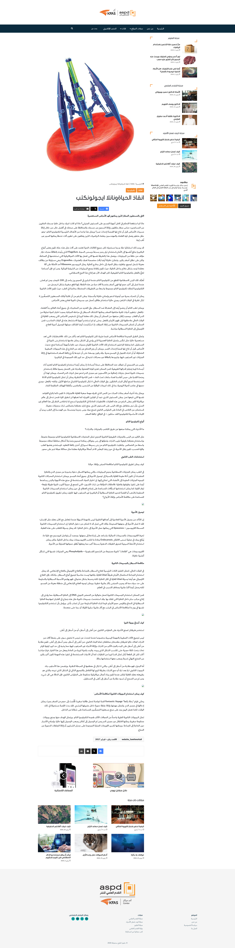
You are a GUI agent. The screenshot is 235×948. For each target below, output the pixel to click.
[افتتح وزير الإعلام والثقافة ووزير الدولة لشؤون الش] (185, 198)
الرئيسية (160, 28)
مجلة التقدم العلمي (136, 918)
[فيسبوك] (100, 751)
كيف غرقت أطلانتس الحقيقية (58, 826)
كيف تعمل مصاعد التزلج (97, 826)
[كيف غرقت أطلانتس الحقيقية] (54, 814)
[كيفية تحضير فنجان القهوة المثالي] (127, 814)
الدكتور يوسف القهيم (171, 104)
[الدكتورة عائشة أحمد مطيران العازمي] (189, 120)
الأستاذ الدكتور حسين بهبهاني (167, 92)
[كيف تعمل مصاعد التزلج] (91, 814)
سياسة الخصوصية (190, 925)
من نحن (150, 28)
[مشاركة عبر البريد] (88, 751)
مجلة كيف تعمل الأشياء (134, 921)
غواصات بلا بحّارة (137, 855)
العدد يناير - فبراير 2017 (105, 739)
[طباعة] (81, 751)
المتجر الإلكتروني (109, 28)
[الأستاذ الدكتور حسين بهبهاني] (189, 96)
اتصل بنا (194, 928)
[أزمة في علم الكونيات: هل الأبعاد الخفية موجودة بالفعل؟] (189, 72)
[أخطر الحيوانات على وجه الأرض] (91, 843)
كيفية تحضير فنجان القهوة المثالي (130, 826)
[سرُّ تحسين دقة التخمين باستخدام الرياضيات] (189, 48)
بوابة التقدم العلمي (136, 928)
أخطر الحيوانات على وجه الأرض (95, 855)
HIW (132, 184)
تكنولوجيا (131, 190)
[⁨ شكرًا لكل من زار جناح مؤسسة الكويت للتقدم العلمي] (193, 198)
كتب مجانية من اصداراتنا (134, 931)
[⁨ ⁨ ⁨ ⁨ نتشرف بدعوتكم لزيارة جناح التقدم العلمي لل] (177, 198)
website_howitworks (131, 739)
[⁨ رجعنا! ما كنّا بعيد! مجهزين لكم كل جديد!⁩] (153, 198)
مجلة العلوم (138, 925)
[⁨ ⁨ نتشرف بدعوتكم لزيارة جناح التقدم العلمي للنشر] (161, 198)
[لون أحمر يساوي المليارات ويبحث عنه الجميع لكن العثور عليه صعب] (189, 60)
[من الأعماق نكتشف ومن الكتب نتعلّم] (169, 198)
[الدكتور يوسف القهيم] (189, 108)
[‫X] (94, 751)
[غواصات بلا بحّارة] (127, 843)
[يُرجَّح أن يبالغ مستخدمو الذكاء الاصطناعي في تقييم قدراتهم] (54, 843)
